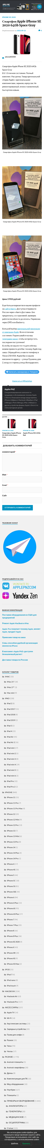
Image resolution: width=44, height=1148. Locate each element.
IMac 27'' (10, 687)
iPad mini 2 (11, 753)
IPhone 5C (11, 880)
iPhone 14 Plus (13, 853)
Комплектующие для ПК (17, 1078)
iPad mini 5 (11, 770)
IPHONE (8, 792)
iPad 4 (9, 731)
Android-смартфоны (16, 1067)
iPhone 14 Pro (12, 858)
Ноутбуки (11, 1090)
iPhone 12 (11, 814)
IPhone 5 (10, 875)
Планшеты (11, 1095)
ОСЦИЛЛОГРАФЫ (17, 1122)
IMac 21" (10, 682)
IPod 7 (9, 974)
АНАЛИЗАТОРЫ (16, 1106)
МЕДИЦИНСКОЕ (16, 1117)
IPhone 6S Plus (13, 914)
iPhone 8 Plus (12, 936)
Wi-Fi (9, 1018)
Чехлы (10, 1051)
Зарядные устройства (16, 1029)
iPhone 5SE (11, 892)
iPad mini (10, 748)
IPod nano (11, 980)
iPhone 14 (11, 847)
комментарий (9, 452)
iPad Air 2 (11, 742)
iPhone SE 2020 (9, 17)
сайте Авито (10, 309)
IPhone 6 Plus (12, 903)
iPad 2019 (11, 720)
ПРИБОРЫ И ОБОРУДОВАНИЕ (20, 1101)
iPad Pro (10, 781)
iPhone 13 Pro (12, 842)
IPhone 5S (11, 886)
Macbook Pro (12, 1002)
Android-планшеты (15, 1062)
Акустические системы (17, 1023)
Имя (4, 475)
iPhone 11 (11, 797)
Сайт (4, 495)
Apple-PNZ (10, 389)
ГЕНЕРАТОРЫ (15, 1111)
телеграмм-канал (10, 339)
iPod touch (11, 986)
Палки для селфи (14, 1035)
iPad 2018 (11, 714)
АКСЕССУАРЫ (11, 1007)
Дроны (10, 1073)
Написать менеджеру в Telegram (23, 372)
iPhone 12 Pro (12, 825)
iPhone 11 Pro (12, 803)
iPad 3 (9, 725)
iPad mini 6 (11, 776)
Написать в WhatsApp (22, 381)
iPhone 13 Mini (13, 836)
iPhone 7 (10, 919)
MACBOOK (10, 991)
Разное (10, 1040)
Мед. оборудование (15, 1084)
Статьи (10, 1128)
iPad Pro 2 (11, 787)
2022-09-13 (21, 31)
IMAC (7, 676)
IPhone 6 (10, 897)
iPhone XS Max (13, 964)
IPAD (7, 698)
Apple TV (10, 1012)
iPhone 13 (11, 831)
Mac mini (10, 693)
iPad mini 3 (11, 759)
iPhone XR (11, 953)
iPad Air (10, 737)
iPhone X (10, 947)
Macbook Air (12, 996)
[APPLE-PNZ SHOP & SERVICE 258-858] (22, 6)
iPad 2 (9, 703)
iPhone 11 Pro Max (14, 808)
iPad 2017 (11, 709)
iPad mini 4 (11, 764)
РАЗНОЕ (9, 1057)
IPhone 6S (11, 908)
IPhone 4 (10, 864)
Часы (9, 1046)
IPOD (7, 969)
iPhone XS (11, 958)
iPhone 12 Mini (13, 819)
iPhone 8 (10, 930)
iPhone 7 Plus (12, 925)
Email (5, 485)
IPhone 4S (11, 869)
